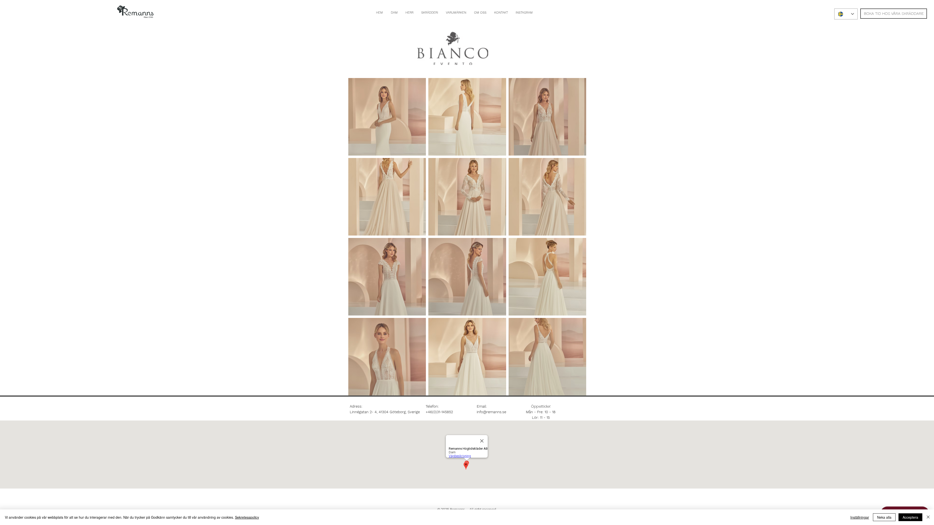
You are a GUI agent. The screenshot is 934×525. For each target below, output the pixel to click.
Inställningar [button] (859, 517)
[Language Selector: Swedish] (846, 14)
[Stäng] (928, 517)
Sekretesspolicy (247, 517)
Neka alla (884, 517)
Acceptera (910, 517)
